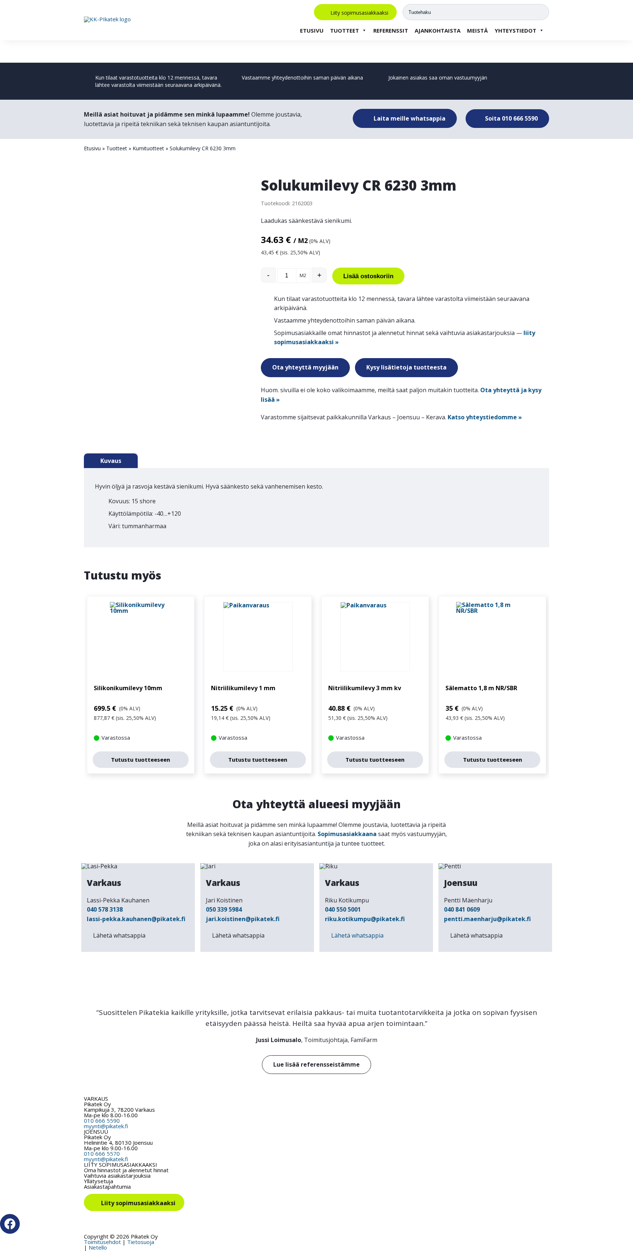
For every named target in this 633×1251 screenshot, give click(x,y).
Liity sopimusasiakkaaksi (359, 12)
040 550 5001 (343, 909)
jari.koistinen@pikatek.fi (243, 919)
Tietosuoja (140, 1242)
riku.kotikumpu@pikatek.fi (365, 919)
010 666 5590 (102, 1120)
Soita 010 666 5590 (511, 118)
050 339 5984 (224, 909)
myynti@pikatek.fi (106, 1126)
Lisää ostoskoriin (368, 276)
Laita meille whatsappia (408, 118)
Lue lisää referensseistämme (316, 1064)
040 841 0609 (462, 909)
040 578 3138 (105, 909)
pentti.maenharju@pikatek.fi (487, 919)
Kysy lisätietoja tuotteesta (406, 367)
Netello (98, 1247)
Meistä (477, 30)
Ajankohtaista (437, 30)
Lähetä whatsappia (119, 935)
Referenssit (390, 30)
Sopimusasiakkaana (347, 834)
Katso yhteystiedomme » (485, 417)
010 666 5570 (102, 1153)
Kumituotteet (148, 148)
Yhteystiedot (515, 30)
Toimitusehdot (102, 1242)
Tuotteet (344, 30)
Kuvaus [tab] (110, 461)
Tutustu (140, 759)
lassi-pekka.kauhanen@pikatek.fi (136, 919)
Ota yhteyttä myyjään (305, 367)
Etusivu (311, 30)
